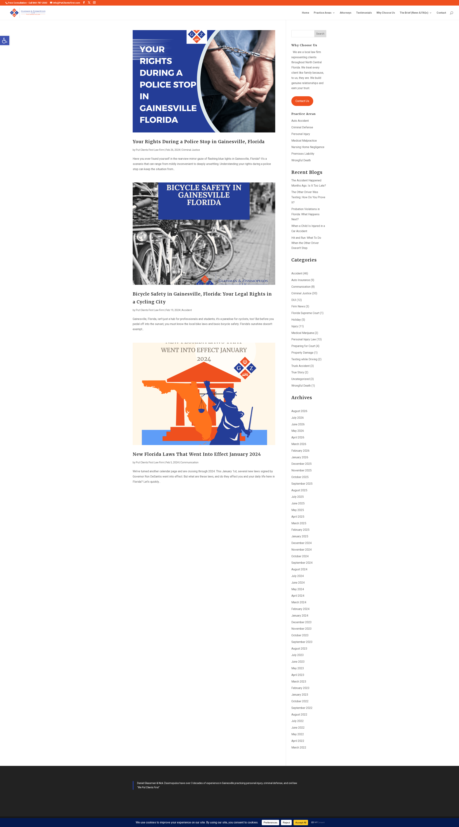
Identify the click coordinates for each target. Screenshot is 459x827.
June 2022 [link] (298, 727)
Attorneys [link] (345, 12)
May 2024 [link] (297, 589)
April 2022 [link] (297, 741)
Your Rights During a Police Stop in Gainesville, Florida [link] (199, 141)
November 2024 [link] (301, 549)
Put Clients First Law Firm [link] (150, 149)
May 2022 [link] (297, 734)
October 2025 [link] (300, 477)
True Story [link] (297, 372)
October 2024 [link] (300, 556)
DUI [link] (293, 300)
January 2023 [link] (299, 694)
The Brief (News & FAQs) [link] (414, 12)
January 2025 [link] (299, 536)
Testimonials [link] (364, 12)
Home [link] (305, 12)
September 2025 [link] (302, 483)
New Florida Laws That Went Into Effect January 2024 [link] (197, 454)
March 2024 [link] (298, 602)
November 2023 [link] (301, 628)
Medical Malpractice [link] (304, 140)
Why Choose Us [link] (386, 12)
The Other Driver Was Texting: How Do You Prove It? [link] (308, 197)
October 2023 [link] (300, 635)
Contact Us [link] (302, 101)
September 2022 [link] (302, 708)
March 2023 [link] (298, 681)
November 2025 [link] (301, 470)
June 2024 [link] (298, 582)
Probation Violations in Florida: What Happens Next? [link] (305, 214)
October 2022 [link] (300, 701)
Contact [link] (441, 12)
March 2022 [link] (298, 747)
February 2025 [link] (300, 529)
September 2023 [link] (302, 642)
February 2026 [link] (300, 450)
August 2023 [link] (299, 648)
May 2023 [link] (297, 668)
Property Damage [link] (302, 352)
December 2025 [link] (301, 463)
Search (320, 33)
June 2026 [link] (298, 424)
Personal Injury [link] (300, 134)
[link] (4, 40)
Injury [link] (294, 326)
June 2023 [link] (298, 661)
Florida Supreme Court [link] (305, 313)
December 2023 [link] (301, 622)
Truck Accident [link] (300, 366)
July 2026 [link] (297, 417)
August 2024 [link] (299, 569)
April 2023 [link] (297, 675)
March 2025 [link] (298, 523)
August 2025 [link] (299, 490)
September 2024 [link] (302, 562)
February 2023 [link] (300, 688)
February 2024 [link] (300, 609)
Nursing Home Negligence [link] (307, 147)
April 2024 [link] (297, 595)
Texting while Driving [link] (304, 359)
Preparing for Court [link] (303, 346)
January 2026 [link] (299, 457)
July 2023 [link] (297, 655)
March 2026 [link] (298, 444)
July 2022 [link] (297, 721)
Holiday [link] (296, 319)
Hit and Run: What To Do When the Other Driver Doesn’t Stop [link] (306, 243)
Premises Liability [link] (302, 153)
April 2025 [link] (297, 516)
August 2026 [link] (299, 411)
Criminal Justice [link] (191, 149)
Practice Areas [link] (323, 12)
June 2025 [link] (298, 503)
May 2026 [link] (297, 430)
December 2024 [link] (301, 543)
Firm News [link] (298, 306)
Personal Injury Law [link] (303, 339)
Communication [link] (189, 462)
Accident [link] (187, 310)
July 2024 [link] (297, 576)
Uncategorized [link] (300, 379)
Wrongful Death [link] (301, 160)
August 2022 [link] (299, 714)
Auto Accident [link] (300, 120)
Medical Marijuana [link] (302, 333)
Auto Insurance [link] (300, 280)
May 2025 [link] (297, 510)
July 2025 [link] (297, 496)
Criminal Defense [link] (302, 127)
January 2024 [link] (299, 615)
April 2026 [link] (297, 437)
